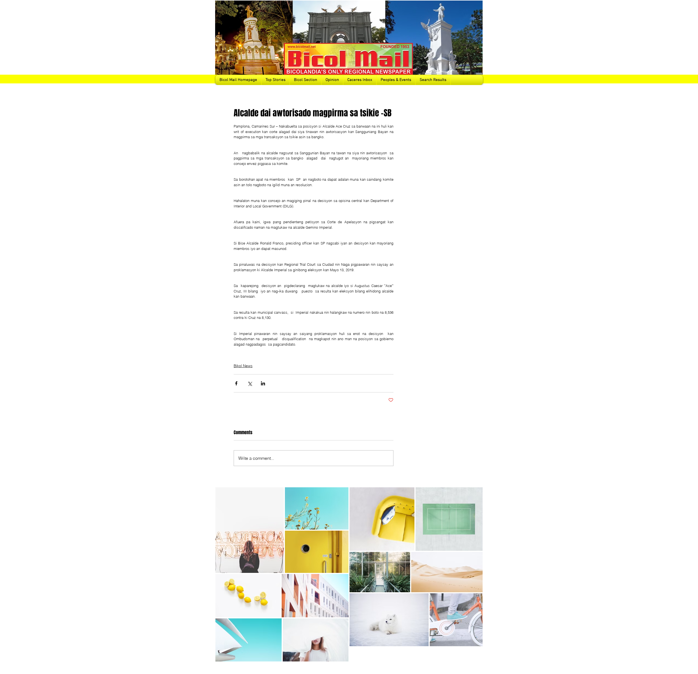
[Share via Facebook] (236, 383)
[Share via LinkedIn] (263, 383)
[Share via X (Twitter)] (249, 383)
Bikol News (243, 365)
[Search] (477, 42)
